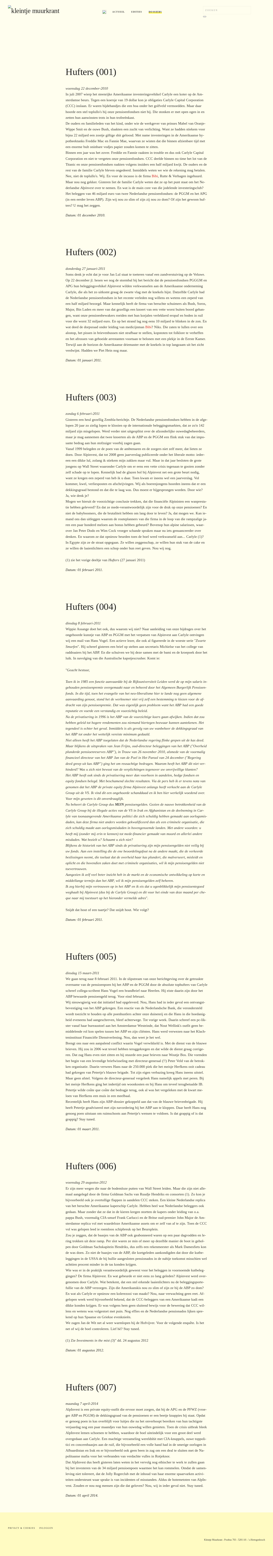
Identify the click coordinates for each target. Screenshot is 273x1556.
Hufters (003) (91, 397)
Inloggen (46, 1528)
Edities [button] (136, 12)
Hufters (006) (91, 1166)
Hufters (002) (91, 252)
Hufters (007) (91, 1387)
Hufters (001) (91, 71)
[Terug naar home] (52, 12)
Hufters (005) (91, 956)
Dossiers (155, 12)
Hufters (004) (91, 606)
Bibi (155, 176)
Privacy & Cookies (21, 1528)
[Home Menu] (104, 12)
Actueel (118, 12)
